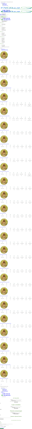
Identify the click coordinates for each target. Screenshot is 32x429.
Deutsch (6, 390)
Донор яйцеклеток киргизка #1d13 (4, 378)
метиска (3, 38)
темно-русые (4, 35)
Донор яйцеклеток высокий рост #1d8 (4, 309)
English (5, 4)
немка (3, 39)
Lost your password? (2, 427)
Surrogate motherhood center (4, 49)
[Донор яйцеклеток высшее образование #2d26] (4, 322)
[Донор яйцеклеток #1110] (4, 184)
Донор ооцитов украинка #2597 (3, 101)
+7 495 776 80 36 (6, 10)
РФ (2, 40)
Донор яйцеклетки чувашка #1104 (4, 157)
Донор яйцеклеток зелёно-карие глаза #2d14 (5, 364)
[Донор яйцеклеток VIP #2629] (4, 253)
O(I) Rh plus (3, 24)
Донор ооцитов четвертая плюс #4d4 (4, 130)
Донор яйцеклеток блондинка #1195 (4, 268)
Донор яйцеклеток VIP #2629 (3, 254)
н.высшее (3, 45)
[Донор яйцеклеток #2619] (4, 212)
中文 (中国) (6, 5)
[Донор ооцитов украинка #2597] (4, 100)
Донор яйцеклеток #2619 (3, 213)
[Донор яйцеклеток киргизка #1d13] (4, 377)
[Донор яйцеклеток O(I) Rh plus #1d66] (4, 170)
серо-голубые (4, 29)
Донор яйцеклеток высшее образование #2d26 (5, 323)
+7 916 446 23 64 (6, 19)
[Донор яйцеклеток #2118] (4, 198)
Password (1, 425)
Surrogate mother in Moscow (4, 391)
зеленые (3, 28)
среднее (3, 46)
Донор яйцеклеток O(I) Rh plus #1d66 (4, 171)
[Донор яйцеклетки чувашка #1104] (4, 156)
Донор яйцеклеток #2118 (3, 199)
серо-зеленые (4, 30)
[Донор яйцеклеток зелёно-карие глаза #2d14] (4, 363)
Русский (6, 3)
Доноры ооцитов (4, 21)
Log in (5, 426)
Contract (2, 16)
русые (3, 33)
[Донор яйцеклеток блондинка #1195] (4, 267)
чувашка (3, 42)
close (0, 409)
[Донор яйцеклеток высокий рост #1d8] (4, 308)
